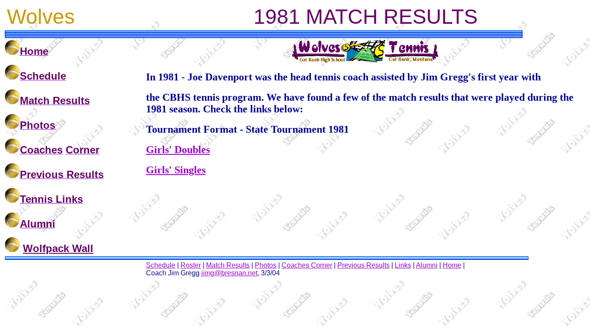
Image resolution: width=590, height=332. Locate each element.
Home (452, 265)
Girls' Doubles (178, 149)
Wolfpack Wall (58, 248)
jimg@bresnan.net (229, 273)
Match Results (228, 265)
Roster (191, 265)
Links (403, 265)
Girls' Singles (176, 170)
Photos (265, 265)
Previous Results (363, 265)
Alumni (427, 265)
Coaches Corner (307, 265)
